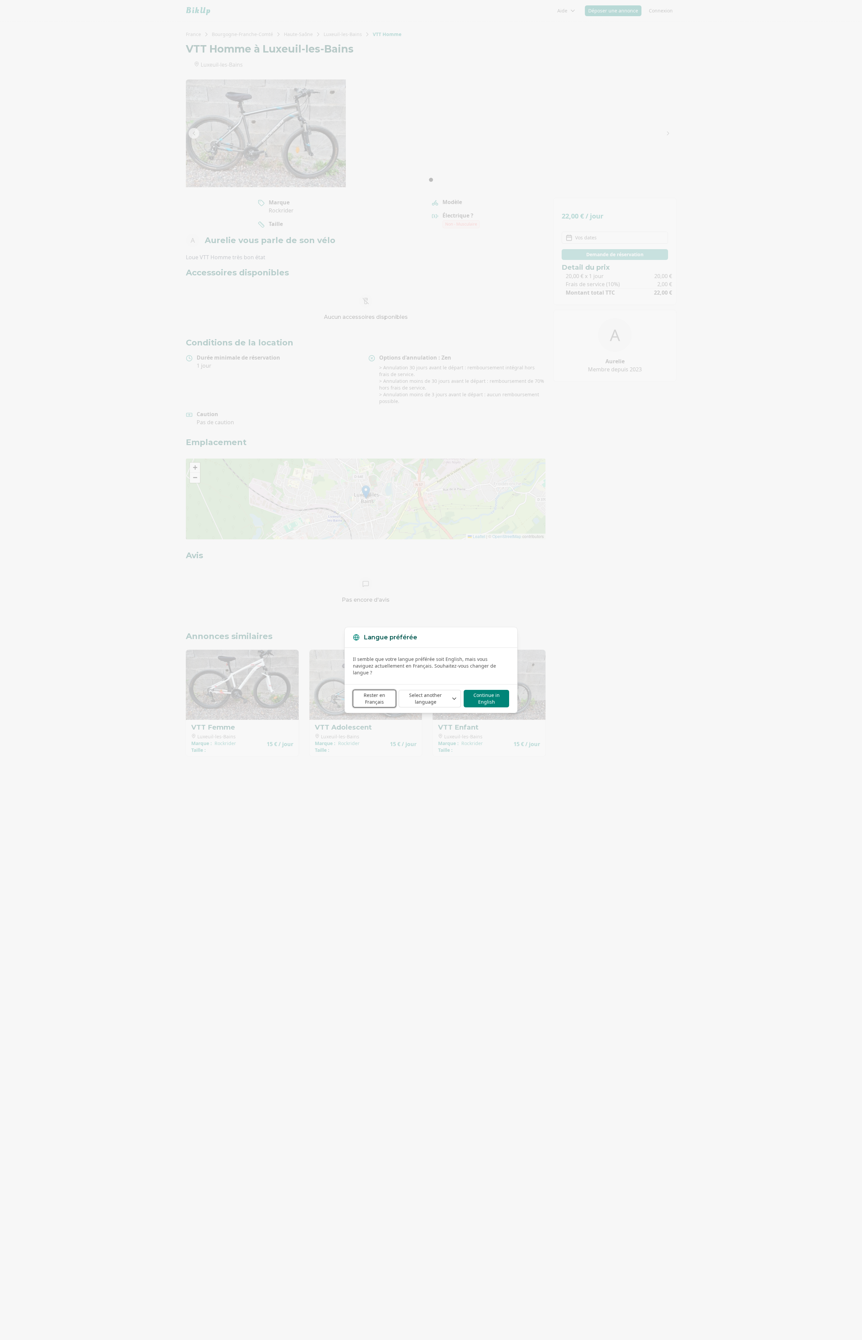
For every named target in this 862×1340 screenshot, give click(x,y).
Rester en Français (374, 698)
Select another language (425, 698)
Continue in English (486, 698)
